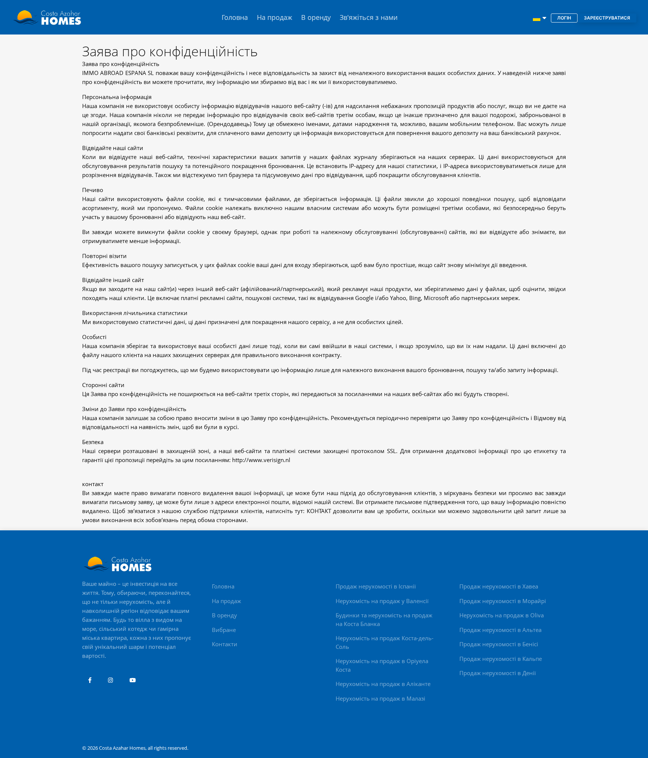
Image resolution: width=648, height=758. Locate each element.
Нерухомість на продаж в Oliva (501, 615)
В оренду (316, 17)
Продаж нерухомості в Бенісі (498, 644)
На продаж (274, 17)
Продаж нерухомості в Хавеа (498, 586)
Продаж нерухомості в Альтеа (500, 629)
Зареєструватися (607, 18)
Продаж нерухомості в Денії (497, 673)
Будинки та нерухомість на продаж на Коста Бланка (384, 619)
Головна (235, 17)
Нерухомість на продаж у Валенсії (382, 601)
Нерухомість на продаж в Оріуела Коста (382, 665)
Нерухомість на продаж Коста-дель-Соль (385, 642)
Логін (564, 18)
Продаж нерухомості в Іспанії (376, 586)
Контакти (224, 644)
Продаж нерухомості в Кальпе (500, 658)
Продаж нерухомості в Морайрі (502, 601)
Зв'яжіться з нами (369, 17)
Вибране (224, 629)
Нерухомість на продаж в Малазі (380, 698)
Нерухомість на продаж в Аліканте (383, 683)
